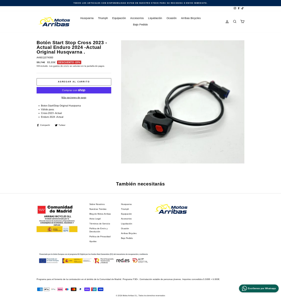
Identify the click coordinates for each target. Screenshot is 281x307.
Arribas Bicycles (191, 18)
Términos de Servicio (99, 224)
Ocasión (172, 18)
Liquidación (155, 18)
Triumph (103, 18)
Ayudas (93, 241)
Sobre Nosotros (97, 204)
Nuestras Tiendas (98, 209)
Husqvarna (87, 18)
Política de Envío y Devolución (98, 230)
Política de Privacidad (100, 236)
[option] (140, 3)
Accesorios (137, 18)
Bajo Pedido (140, 24)
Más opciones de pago (73, 97)
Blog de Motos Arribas (100, 214)
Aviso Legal (95, 219)
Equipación (119, 18)
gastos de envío (61, 66)
